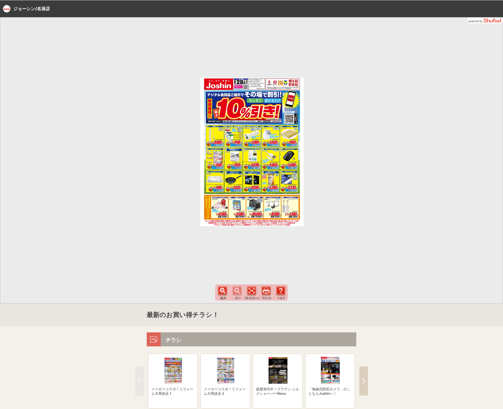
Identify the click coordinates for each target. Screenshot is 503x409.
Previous (139, 381)
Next (363, 381)
